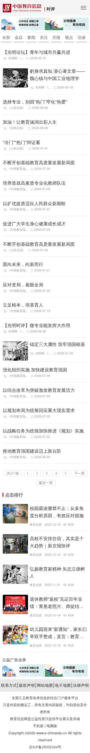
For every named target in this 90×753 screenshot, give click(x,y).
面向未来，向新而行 (23, 264)
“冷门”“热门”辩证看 (21, 142)
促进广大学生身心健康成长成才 (34, 223)
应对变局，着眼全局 (23, 284)
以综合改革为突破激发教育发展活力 (39, 390)
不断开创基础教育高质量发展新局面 (39, 162)
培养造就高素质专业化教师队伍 (34, 182)
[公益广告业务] (44, 23)
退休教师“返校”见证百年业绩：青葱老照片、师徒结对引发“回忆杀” (57, 605)
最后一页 (46, 483)
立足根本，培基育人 (23, 304)
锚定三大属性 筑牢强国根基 (57, 344)
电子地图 (63, 685)
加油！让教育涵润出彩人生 (30, 121)
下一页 (79, 473)
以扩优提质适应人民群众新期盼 (34, 203)
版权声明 (27, 685)
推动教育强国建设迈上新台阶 (32, 450)
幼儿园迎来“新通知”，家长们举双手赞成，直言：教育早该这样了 (58, 636)
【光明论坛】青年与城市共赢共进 (36, 52)
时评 (50, 9)
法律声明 (81, 685)
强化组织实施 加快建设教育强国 (35, 369)
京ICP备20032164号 (45, 747)
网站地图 (45, 685)
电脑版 (51, 726)
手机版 (38, 726)
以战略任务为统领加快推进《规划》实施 (43, 430)
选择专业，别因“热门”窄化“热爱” (35, 101)
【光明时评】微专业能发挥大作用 (36, 325)
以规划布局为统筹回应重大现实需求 (39, 410)
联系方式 (9, 685)
